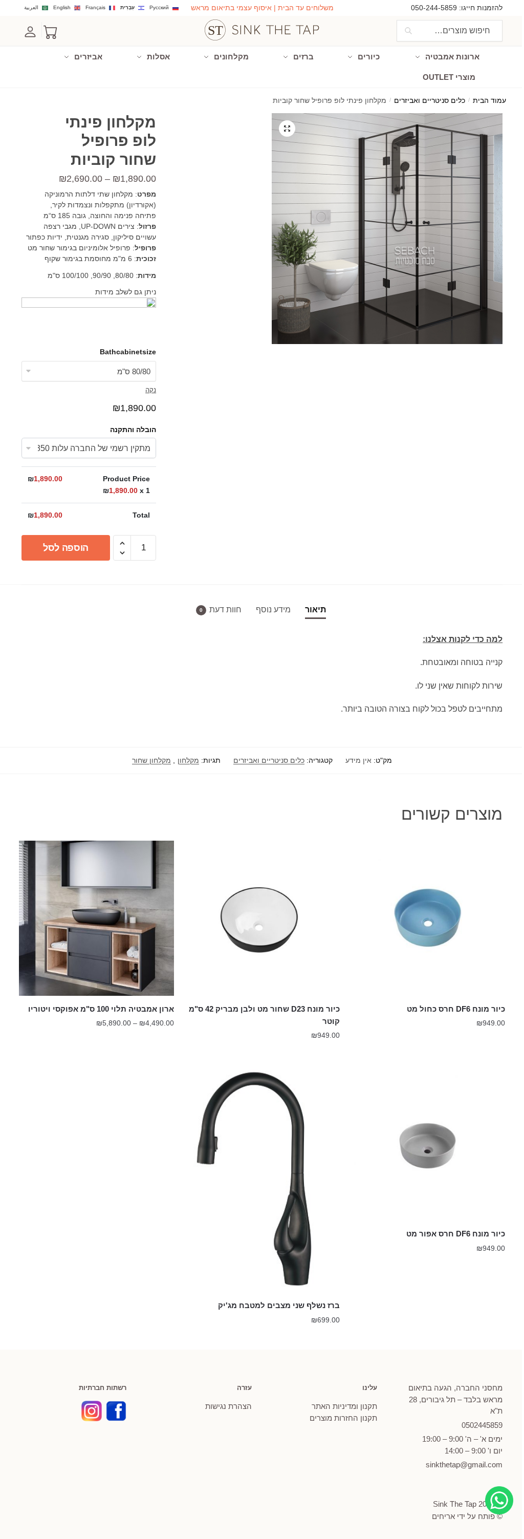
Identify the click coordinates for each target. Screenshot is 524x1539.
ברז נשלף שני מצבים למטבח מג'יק (278, 1305)
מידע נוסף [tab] (273, 609)
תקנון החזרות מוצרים (343, 1418)
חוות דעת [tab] (225, 609)
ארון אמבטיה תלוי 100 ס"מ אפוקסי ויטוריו (101, 1008)
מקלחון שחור (151, 760)
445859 (482, 1425)
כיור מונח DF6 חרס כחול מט (456, 1008)
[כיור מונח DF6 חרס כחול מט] (427, 918)
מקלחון (188, 760)
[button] (287, 128)
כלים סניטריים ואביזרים (429, 100)
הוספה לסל (66, 548)
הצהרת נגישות (228, 1406)
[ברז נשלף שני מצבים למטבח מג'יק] (261, 1178)
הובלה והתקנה (133, 429)
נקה (150, 390)
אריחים (443, 1516)
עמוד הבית (489, 100)
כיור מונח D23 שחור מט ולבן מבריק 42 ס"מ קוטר (264, 1014)
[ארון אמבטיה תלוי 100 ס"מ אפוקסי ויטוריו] (96, 918)
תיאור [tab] (315, 609)
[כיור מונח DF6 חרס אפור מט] (427, 1143)
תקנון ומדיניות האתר (344, 1406)
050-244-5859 (434, 8)
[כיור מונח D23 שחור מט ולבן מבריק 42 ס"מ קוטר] (261, 918)
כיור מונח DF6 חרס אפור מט (455, 1233)
